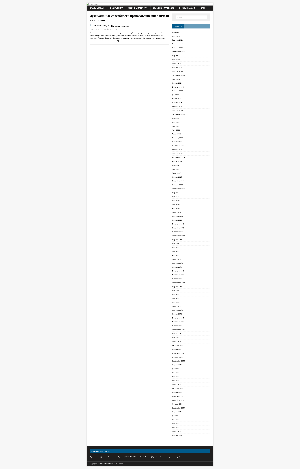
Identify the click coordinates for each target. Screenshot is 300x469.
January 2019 (177, 267)
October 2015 (177, 404)
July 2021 (175, 165)
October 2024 (177, 71)
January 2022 (177, 141)
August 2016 (177, 365)
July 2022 (175, 118)
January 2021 (177, 177)
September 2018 (178, 282)
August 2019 (177, 239)
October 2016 (177, 357)
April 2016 (176, 380)
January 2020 (177, 220)
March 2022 (176, 134)
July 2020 (175, 196)
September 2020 (178, 188)
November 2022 (178, 106)
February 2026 (177, 40)
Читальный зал (96, 8)
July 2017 (175, 337)
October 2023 (177, 91)
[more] (120, 41)
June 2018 (176, 294)
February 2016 (177, 388)
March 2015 (176, 431)
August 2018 (177, 286)
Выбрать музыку (120, 25)
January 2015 (177, 435)
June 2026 (176, 36)
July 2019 (175, 243)
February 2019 (177, 263)
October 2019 (177, 231)
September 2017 (178, 329)
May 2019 (176, 251)
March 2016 (176, 384)
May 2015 (175, 423)
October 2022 (177, 110)
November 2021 (178, 149)
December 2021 (178, 145)
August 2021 (177, 161)
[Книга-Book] (92, 4)
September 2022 (178, 114)
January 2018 (177, 314)
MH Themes (119, 464)
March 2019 (176, 259)
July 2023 (175, 95)
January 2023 (177, 102)
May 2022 (176, 126)
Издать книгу (116, 8)
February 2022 (177, 138)
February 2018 (177, 310)
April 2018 (176, 302)
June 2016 (176, 372)
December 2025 (178, 44)
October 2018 (177, 278)
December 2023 (178, 87)
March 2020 (176, 212)
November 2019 (178, 228)
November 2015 (178, 400)
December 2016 (178, 353)
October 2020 (177, 185)
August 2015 (177, 412)
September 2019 (178, 235)
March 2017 (176, 341)
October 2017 (177, 325)
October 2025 (177, 48)
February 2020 (177, 216)
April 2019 (176, 255)
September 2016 (178, 361)
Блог (203, 8)
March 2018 (176, 306)
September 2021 (178, 157)
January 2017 (177, 349)
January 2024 (177, 83)
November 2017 (178, 321)
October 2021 (177, 153)
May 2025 (176, 59)
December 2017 (178, 318)
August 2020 (177, 192)
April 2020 (176, 208)
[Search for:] (191, 17)
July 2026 (175, 32)
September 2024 (178, 75)
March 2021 (176, 173)
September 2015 (178, 408)
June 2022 (176, 122)
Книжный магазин (187, 8)
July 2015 (175, 415)
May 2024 (176, 79)
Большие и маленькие (163, 8)
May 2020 (176, 204)
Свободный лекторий (138, 8)
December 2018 (178, 271)
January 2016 (177, 392)
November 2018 (178, 274)
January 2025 (177, 67)
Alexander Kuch (107, 29)
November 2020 (178, 181)
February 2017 (177, 345)
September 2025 (178, 51)
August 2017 (177, 333)
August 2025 (177, 55)
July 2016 (175, 368)
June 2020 (176, 200)
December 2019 (178, 224)
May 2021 (175, 169)
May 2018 (176, 298)
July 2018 (175, 290)
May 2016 (176, 376)
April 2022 (176, 130)
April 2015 (175, 427)
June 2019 (176, 247)
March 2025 (176, 63)
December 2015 (178, 396)
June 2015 (175, 419)
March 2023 (176, 98)
